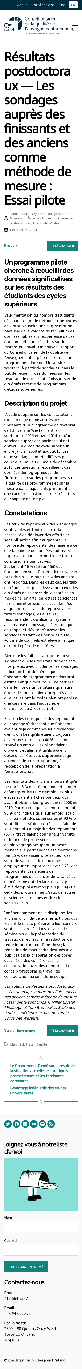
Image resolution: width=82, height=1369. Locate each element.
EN (73, 4)
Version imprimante (19, 1030)
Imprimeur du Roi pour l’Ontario (40, 1360)
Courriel (10, 1240)
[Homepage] (41, 25)
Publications (43, 4)
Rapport (10, 245)
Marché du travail (22, 1044)
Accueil (23, 4)
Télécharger (62, 246)
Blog (62, 4)
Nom (8, 1217)
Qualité (42, 1044)
